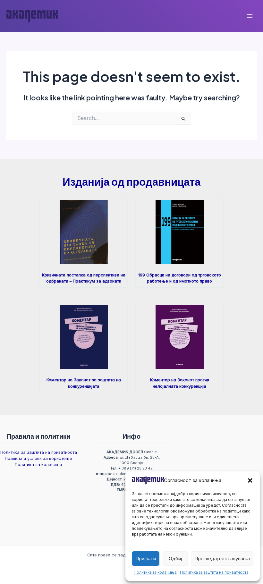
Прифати (145, 558)
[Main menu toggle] (250, 16)
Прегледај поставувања (222, 558)
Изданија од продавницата (131, 181)
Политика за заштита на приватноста (214, 572)
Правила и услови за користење (38, 458)
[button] (250, 480)
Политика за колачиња (155, 572)
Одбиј (175, 558)
